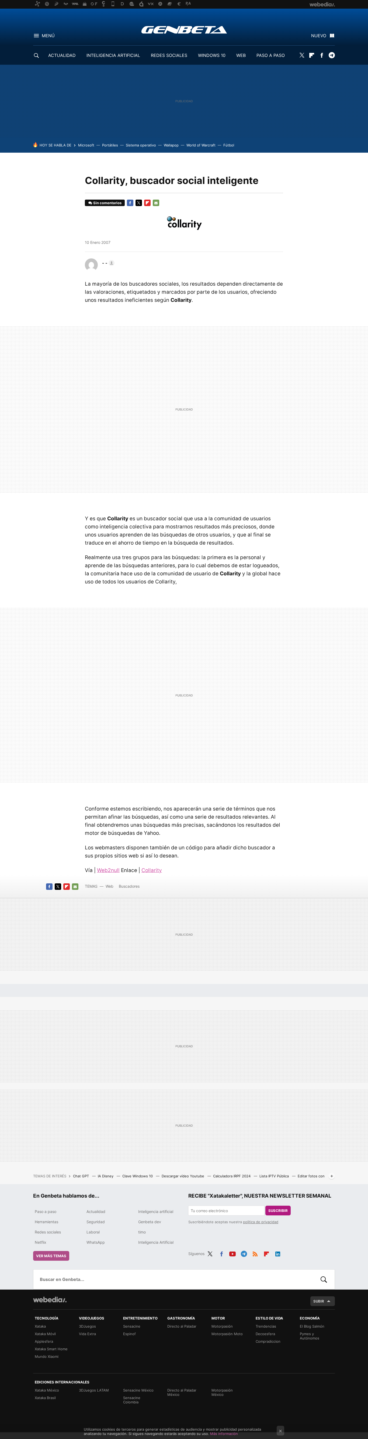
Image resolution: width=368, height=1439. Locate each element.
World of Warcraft (201, 145)
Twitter (301, 55)
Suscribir (278, 1210)
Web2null (108, 870)
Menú (48, 35)
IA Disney (106, 1176)
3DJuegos (87, 1326)
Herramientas (46, 1221)
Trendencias (266, 1326)
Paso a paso (45, 1211)
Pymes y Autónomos (309, 1336)
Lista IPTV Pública (274, 1176)
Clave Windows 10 (138, 1176)
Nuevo (318, 35)
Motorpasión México (222, 1392)
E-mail (156, 203)
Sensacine (131, 1326)
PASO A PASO (270, 55)
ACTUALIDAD (62, 55)
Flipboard (311, 55)
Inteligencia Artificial (155, 1242)
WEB (241, 55)
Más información (224, 1433)
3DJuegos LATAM (94, 1390)
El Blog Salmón (312, 1326)
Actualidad (95, 1211)
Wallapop (171, 145)
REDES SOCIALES (169, 55)
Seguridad (95, 1221)
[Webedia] (50, 1299)
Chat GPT (81, 1176)
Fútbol (228, 145)
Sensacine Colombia (131, 1400)
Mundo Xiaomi (46, 1356)
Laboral (93, 1232)
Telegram (331, 55)
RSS (255, 1253)
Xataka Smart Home (51, 1349)
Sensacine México (138, 1390)
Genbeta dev (149, 1221)
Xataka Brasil (45, 1398)
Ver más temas (51, 1256)
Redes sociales (48, 1232)
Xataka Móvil (45, 1334)
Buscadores (129, 886)
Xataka (40, 1326)
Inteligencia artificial (155, 1211)
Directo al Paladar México (181, 1392)
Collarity (151, 870)
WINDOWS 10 (211, 55)
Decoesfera (265, 1334)
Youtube (232, 1253)
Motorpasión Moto (227, 1334)
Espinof (129, 1334)
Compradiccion (268, 1341)
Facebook (321, 55)
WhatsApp (95, 1242)
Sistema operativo (141, 145)
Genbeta (184, 29)
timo (142, 1232)
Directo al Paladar (181, 1326)
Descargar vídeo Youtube (183, 1176)
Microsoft (86, 145)
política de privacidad (260, 1222)
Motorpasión (222, 1326)
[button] (107, 263)
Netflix (40, 1242)
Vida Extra (87, 1334)
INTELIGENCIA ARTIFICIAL (113, 55)
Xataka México (47, 1390)
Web (109, 886)
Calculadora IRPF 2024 (232, 1176)
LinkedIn (277, 1253)
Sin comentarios (107, 203)
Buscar (324, 1279)
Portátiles (110, 145)
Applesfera (44, 1341)
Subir (318, 1301)
